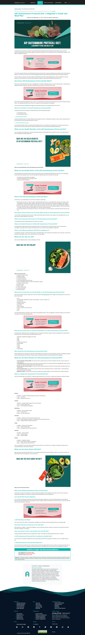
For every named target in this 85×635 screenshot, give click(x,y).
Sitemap (53, 631)
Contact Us (36, 624)
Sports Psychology (48, 2)
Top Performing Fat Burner (30, 553)
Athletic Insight (17, 8)
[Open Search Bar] (69, 2)
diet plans (37, 74)
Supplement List (20, 615)
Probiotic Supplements (40, 617)
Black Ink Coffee (29, 554)
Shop (66, 2)
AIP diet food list (45, 294)
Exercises (32, 2)
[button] (36, 2)
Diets (39, 2)
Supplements (58, 2)
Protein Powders (39, 613)
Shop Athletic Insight (30, 552)
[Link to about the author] (46, 566)
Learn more (53, 11)
